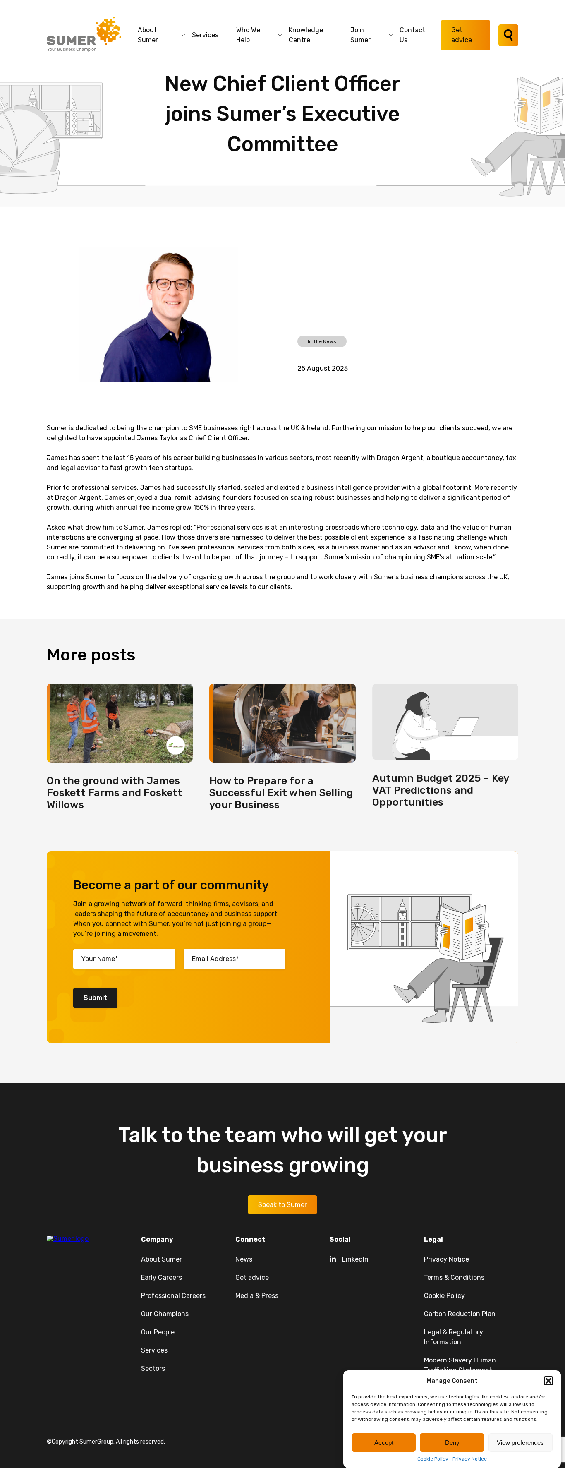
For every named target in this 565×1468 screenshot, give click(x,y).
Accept (383, 1442)
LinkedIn (355, 1259)
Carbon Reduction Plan (460, 1314)
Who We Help (248, 35)
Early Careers (161, 1277)
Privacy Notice (469, 1459)
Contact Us (412, 35)
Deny (452, 1442)
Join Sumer (360, 35)
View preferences (520, 1442)
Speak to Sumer (282, 1205)
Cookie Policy (432, 1459)
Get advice (461, 35)
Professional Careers (173, 1296)
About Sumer (148, 35)
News (243, 1259)
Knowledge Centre (306, 35)
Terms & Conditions (454, 1277)
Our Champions (165, 1314)
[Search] (508, 35)
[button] (548, 1381)
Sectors (153, 1368)
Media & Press (256, 1296)
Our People (158, 1332)
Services (205, 35)
